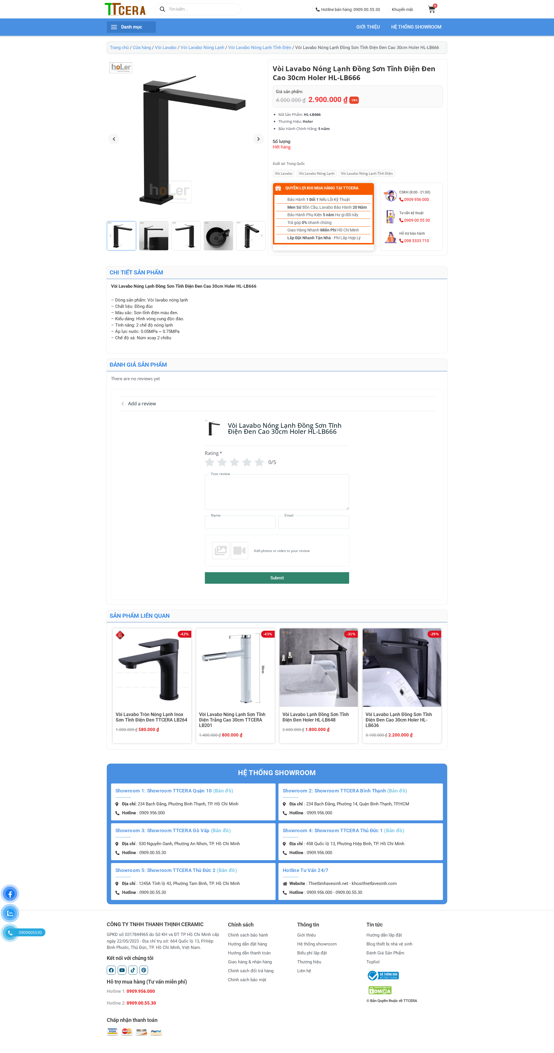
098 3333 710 (416, 240)
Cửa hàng (142, 47)
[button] (348, 9)
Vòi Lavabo (166, 47)
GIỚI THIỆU (368, 27)
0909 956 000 (416, 199)
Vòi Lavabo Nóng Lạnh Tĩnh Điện (259, 47)
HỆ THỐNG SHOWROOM (416, 27)
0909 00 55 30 (416, 220)
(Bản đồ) (223, 791)
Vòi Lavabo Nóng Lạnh (202, 47)
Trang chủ (119, 47)
